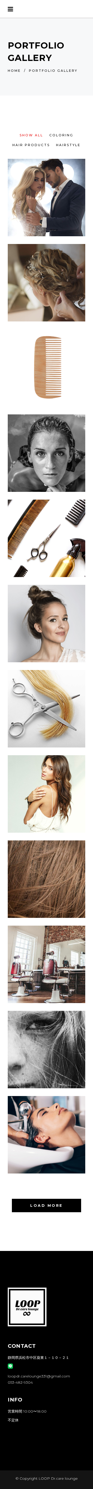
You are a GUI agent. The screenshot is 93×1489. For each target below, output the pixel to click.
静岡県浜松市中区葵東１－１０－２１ (38, 1357)
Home (14, 71)
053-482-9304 (20, 1382)
